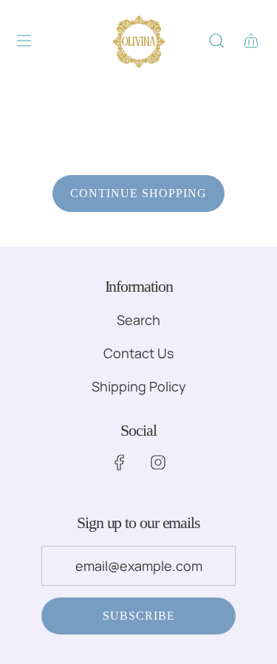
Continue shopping (138, 193)
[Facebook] (119, 462)
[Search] (216, 40)
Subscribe (139, 615)
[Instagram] (158, 462)
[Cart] (250, 40)
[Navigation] (23, 40)
